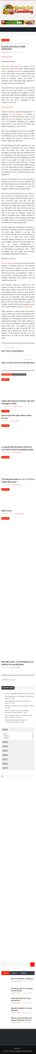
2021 (5, 759)
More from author (19, 374)
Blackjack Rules (6, 57)
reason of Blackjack (12, 66)
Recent (5, 973)
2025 (5, 742)
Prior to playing (7, 263)
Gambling (5, 40)
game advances (27, 307)
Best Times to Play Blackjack (12, 351)
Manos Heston (7, 52)
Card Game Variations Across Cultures (13, 34)
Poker (6, 945)
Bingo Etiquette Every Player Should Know (18, 701)
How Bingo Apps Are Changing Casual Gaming (19, 696)
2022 (5, 755)
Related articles (7, 374)
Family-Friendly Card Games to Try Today (14, 32)
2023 (5, 750)
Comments (23, 973)
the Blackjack (17, 114)
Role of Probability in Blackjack (14, 693)
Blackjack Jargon (7, 107)
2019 (5, 768)
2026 (5, 729)
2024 (5, 746)
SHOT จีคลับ (6, 511)
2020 (5, 763)
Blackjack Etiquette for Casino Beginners (17, 706)
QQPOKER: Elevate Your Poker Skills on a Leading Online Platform (17, 952)
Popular (14, 973)
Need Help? (17, 1048)
